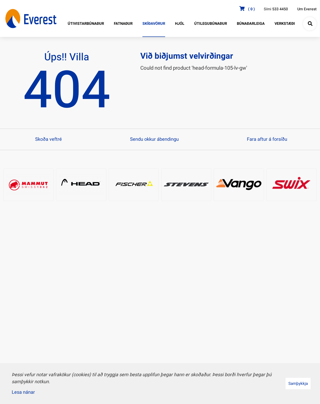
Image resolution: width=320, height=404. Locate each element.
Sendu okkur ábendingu (154, 139)
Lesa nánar (23, 392)
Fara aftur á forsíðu (267, 139)
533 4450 (280, 9)
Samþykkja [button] (298, 383)
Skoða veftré (48, 139)
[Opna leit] (309, 24)
